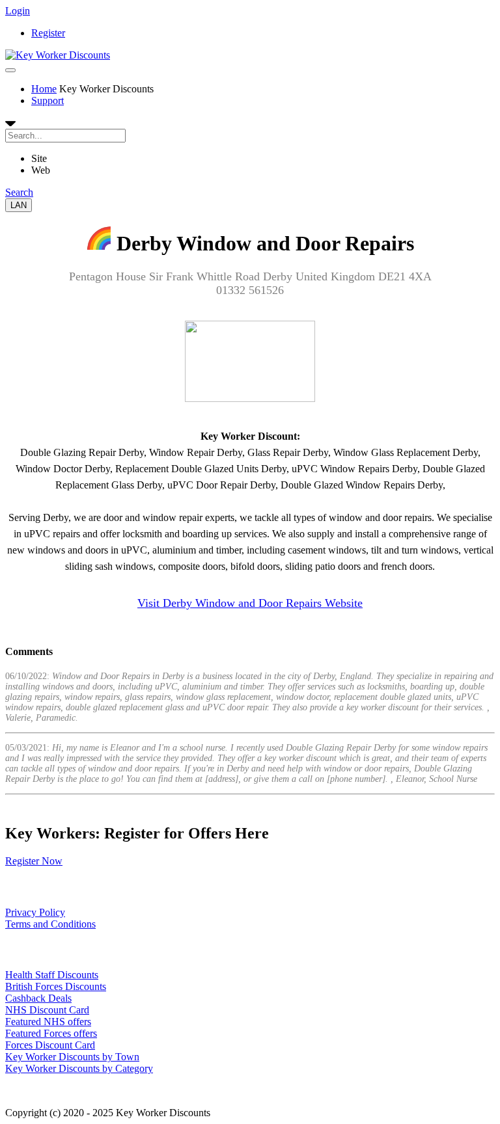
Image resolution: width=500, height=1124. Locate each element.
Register (48, 32)
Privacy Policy (35, 912)
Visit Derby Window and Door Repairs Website (250, 602)
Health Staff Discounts (51, 974)
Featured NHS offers (48, 1021)
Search (19, 192)
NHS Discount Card (47, 1009)
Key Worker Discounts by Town (72, 1056)
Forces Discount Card (50, 1044)
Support (47, 100)
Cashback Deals (38, 998)
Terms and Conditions (50, 924)
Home (44, 88)
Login (17, 10)
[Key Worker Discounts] (57, 54)
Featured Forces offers (51, 1033)
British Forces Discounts (55, 986)
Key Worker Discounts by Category (79, 1068)
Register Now (33, 860)
